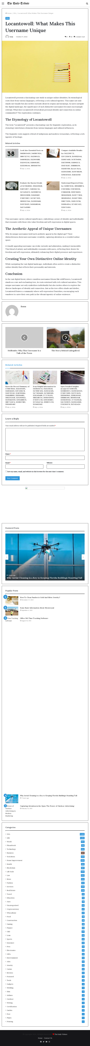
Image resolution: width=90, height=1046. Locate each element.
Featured (10, 976)
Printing (10, 1021)
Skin (8, 991)
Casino (9, 969)
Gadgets (10, 984)
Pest (8, 1014)
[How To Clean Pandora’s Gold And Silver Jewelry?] (11, 600)
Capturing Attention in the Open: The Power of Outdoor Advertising (47, 806)
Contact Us (48, 1038)
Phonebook (11, 845)
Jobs (8, 961)
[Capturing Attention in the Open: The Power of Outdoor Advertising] (11, 811)
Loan (8, 935)
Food (9, 917)
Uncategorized (12, 905)
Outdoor (10, 999)
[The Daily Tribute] (18, 3)
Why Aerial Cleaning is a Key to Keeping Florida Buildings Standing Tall (44, 577)
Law (8, 875)
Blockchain (11, 868)
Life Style (10, 872)
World (9, 842)
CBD (8, 932)
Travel (9, 894)
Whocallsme (11, 913)
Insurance (10, 943)
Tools (9, 980)
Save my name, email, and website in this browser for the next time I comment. (35, 471)
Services (10, 887)
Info (8, 838)
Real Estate (11, 890)
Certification (12, 1006)
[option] (45, 557)
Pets (8, 947)
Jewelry (10, 965)
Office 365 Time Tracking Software (34, 618)
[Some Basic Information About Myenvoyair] (11, 611)
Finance (10, 928)
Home (9, 13)
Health (9, 864)
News (9, 879)
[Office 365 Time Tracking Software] (11, 705)
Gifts (9, 954)
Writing (10, 1003)
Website (49, 463)
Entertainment (12, 958)
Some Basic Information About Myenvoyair (37, 608)
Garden (9, 1010)
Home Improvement (14, 860)
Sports (9, 939)
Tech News (11, 857)
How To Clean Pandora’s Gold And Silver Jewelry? (40, 597)
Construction (12, 920)
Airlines (10, 995)
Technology (11, 849)
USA (14, 13)
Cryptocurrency (13, 909)
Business (10, 853)
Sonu (11, 37)
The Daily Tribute (60, 1034)
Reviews (10, 973)
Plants (9, 1018)
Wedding (10, 988)
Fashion (10, 883)
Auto (9, 902)
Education (10, 898)
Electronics (11, 950)
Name (8, 454)
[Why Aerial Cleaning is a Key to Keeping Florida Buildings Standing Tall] (11, 798)
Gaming (10, 924)
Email (8, 463)
